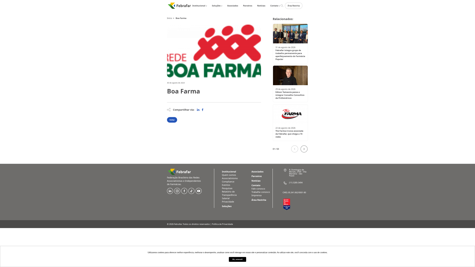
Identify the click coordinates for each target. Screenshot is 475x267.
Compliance (228, 181)
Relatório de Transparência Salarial (229, 195)
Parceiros (247, 5)
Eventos (226, 184)
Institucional (198, 5)
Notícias (261, 5)
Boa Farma (181, 18)
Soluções (216, 5)
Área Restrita (294, 5)
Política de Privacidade (222, 224)
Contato (274, 5)
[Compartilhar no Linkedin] (198, 110)
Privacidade (228, 201)
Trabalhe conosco (260, 191)
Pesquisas (227, 188)
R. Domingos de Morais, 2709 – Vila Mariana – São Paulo (297, 172)
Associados (232, 5)
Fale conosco (258, 188)
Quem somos (229, 174)
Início (169, 18)
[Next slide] (304, 148)
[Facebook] (202, 109)
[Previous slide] (294, 148)
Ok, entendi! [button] (237, 259)
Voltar (172, 120)
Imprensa (256, 195)
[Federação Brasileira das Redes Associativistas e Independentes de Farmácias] (179, 6)
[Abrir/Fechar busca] (282, 5)
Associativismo (230, 178)
